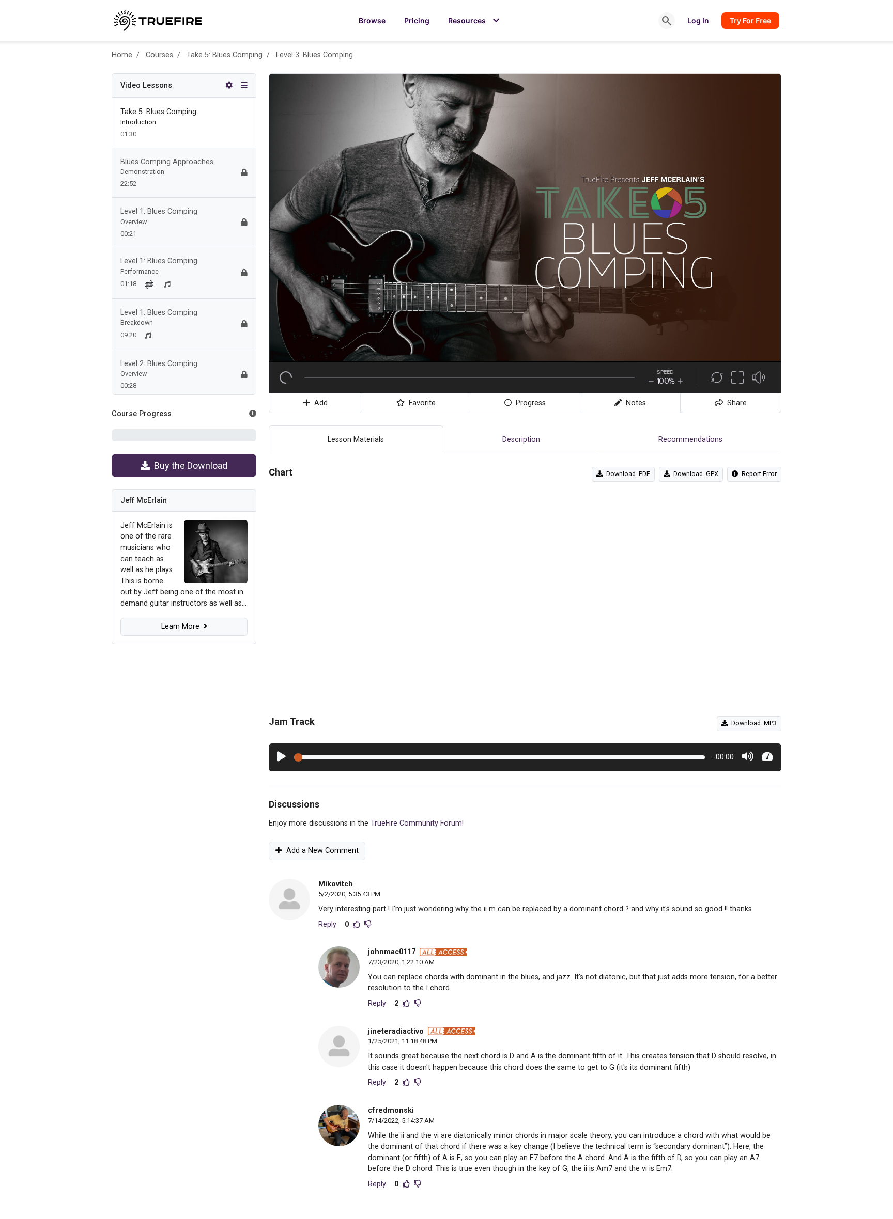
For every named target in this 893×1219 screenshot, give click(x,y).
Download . (626, 474)
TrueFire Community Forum (416, 823)
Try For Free (750, 20)
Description (521, 439)
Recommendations (690, 439)
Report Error (757, 474)
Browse (372, 20)
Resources (475, 20)
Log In (698, 20)
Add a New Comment (320, 850)
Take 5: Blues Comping (225, 55)
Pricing (416, 20)
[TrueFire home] (158, 20)
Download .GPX (694, 474)
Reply (327, 924)
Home (122, 55)
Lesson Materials (356, 439)
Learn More (182, 626)
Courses (159, 55)
